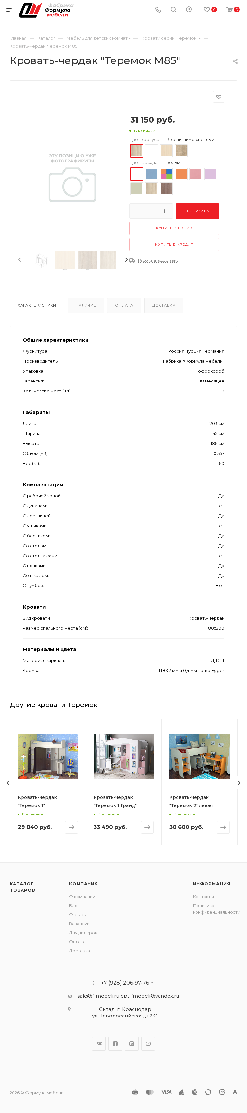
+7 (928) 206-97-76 (125, 983)
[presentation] (19, 259)
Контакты (203, 896)
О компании (82, 896)
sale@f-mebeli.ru (98, 996)
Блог (74, 905)
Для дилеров (83, 932)
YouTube (148, 1044)
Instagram (132, 1044)
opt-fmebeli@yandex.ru (150, 996)
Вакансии (79, 923)
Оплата (124, 305)
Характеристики (37, 305)
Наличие (86, 305)
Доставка (163, 305)
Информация (212, 883)
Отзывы (78, 914)
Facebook (115, 1044)
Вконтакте (99, 1044)
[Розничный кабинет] (189, 10)
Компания (83, 883)
